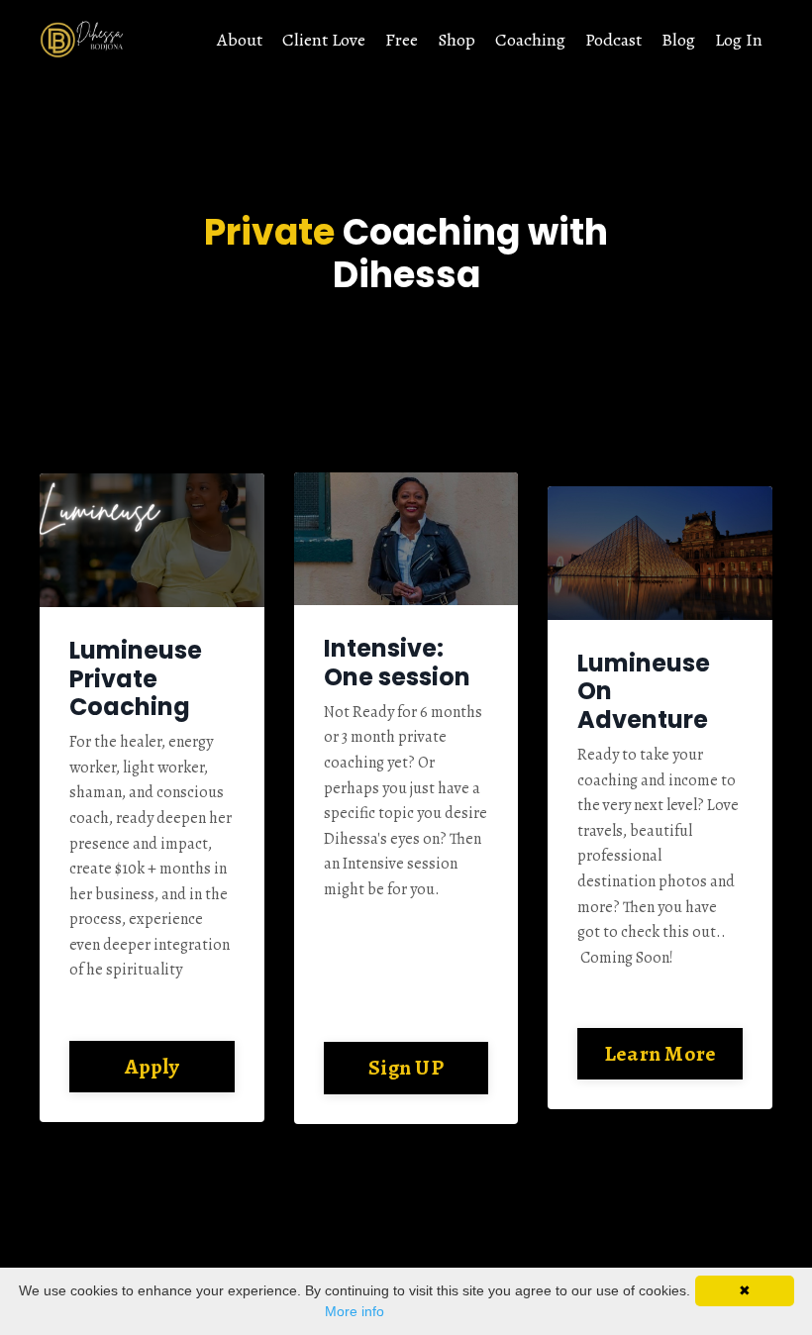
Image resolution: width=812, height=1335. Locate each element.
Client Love (323, 39)
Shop (456, 39)
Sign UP (406, 1067)
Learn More (660, 1053)
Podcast (613, 39)
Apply (152, 1066)
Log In (738, 39)
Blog (678, 39)
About (239, 39)
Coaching (530, 39)
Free (401, 39)
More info (354, 1311)
